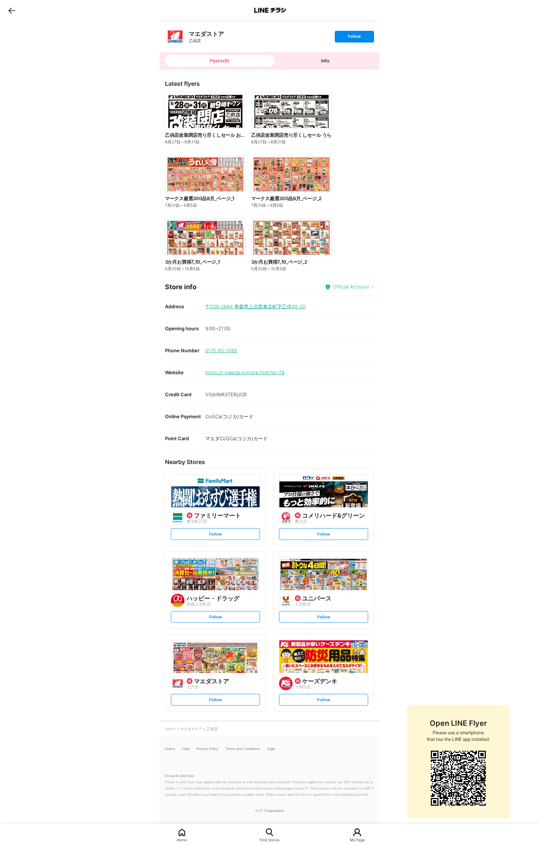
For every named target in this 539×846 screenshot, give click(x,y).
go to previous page (12, 10)
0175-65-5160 (221, 350)
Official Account (351, 287)
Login (271, 748)
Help (185, 748)
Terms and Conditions (242, 748)
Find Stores (269, 840)
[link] (175, 36)
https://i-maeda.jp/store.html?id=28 (245, 372)
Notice (170, 748)
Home (182, 840)
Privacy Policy (207, 748)
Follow (354, 38)
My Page (357, 840)
